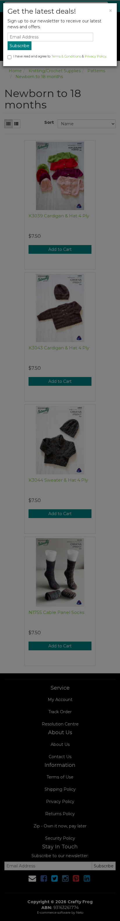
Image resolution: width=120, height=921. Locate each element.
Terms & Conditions (66, 56)
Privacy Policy (95, 56)
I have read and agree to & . (60, 56)
